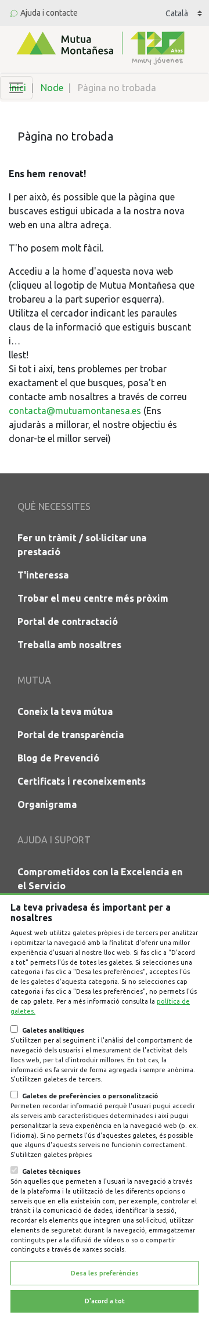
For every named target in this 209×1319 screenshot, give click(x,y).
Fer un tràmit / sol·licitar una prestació (81, 545)
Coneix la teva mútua (65, 711)
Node (52, 87)
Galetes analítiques (53, 1030)
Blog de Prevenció (58, 758)
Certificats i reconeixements (81, 781)
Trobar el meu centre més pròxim (92, 598)
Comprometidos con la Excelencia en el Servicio (99, 879)
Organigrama (47, 804)
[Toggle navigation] (16, 87)
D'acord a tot (105, 1301)
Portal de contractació (67, 621)
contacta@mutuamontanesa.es (75, 410)
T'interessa (43, 575)
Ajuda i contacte (49, 12)
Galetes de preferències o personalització (90, 1095)
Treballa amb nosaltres (69, 644)
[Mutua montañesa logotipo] (99, 47)
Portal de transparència (70, 734)
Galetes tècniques (51, 1171)
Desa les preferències (105, 1273)
